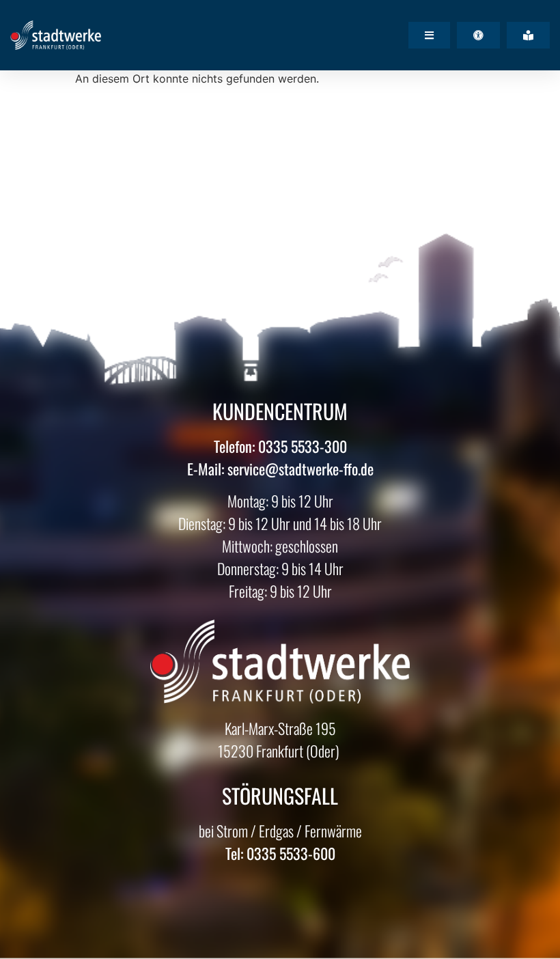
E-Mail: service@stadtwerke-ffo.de (280, 469)
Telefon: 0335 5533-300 (280, 446)
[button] (429, 35)
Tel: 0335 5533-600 (280, 853)
